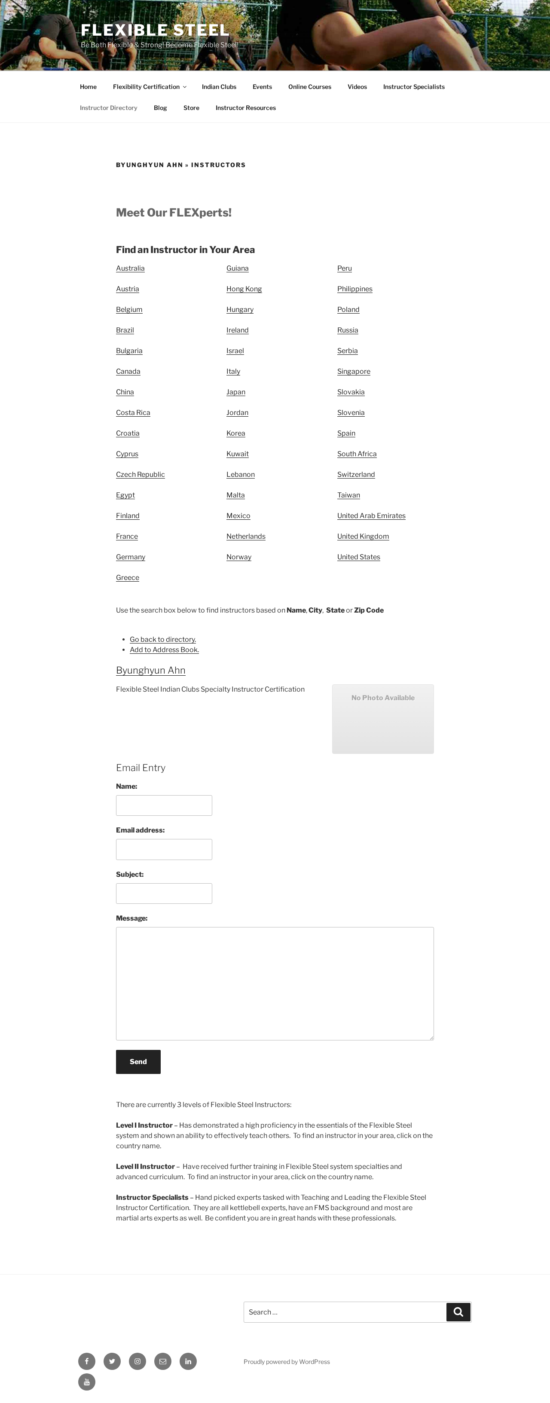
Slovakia (351, 392)
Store (191, 107)
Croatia (128, 433)
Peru (344, 268)
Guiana (237, 268)
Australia (130, 268)
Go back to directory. (163, 639)
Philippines (355, 289)
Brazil (125, 330)
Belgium (129, 309)
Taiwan (348, 495)
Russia (347, 330)
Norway (238, 557)
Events (262, 86)
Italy (233, 371)
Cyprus (127, 454)
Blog (160, 107)
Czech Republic (140, 474)
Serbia (347, 351)
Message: (131, 918)
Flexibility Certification (146, 86)
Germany (130, 557)
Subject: (130, 874)
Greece (127, 577)
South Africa (357, 454)
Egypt (125, 495)
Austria (127, 289)
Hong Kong (244, 289)
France (127, 536)
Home (88, 86)
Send (138, 1062)
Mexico (238, 516)
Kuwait (237, 454)
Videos (357, 86)
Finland (128, 516)
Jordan (237, 413)
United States (358, 557)
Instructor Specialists (414, 86)
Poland (348, 309)
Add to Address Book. (164, 650)
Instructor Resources (246, 107)
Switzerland (356, 474)
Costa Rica (133, 413)
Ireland (237, 330)
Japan (235, 392)
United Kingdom (363, 536)
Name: (126, 786)
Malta (235, 495)
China (125, 392)
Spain (346, 433)
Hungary (240, 309)
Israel (235, 351)
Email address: (140, 830)
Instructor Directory (109, 107)
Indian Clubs (219, 86)
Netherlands (246, 536)
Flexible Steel (156, 30)
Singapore (353, 371)
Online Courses (309, 86)
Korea (235, 433)
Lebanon (240, 474)
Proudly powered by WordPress (287, 1361)
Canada (128, 371)
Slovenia (351, 413)
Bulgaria (129, 351)
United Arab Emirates (371, 516)
